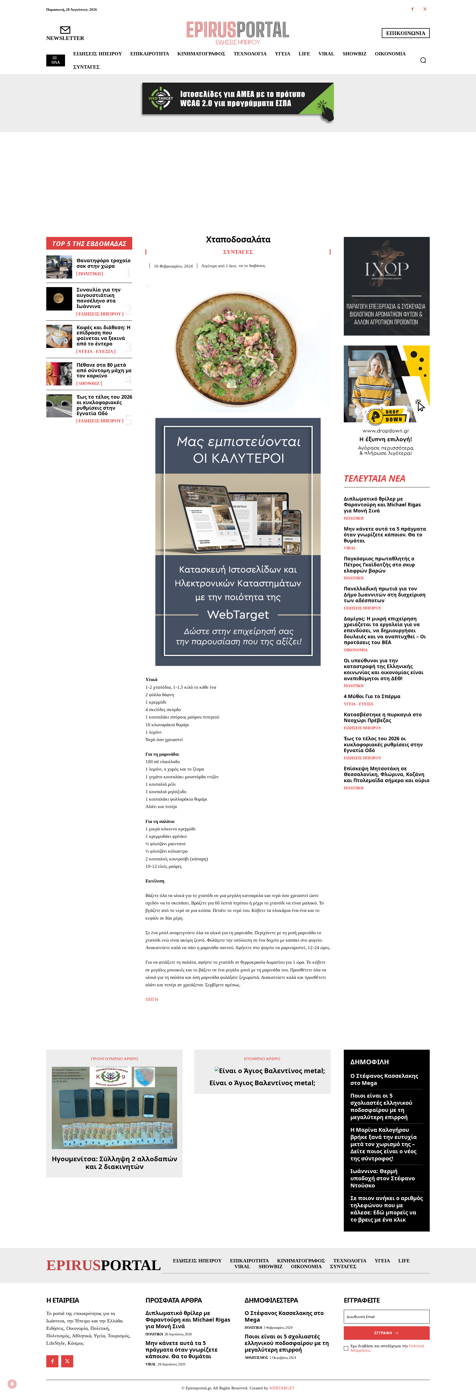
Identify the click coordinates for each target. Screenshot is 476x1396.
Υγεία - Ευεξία (96, 351)
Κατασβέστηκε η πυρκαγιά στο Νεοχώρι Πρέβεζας (383, 717)
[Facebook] (412, 9)
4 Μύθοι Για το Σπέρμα (372, 696)
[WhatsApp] (188, 276)
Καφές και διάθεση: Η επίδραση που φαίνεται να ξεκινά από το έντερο (104, 335)
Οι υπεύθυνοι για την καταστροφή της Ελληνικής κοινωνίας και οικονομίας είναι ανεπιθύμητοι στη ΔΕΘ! (383, 669)
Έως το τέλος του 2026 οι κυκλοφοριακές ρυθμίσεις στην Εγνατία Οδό (104, 404)
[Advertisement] (238, 173)
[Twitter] (425, 9)
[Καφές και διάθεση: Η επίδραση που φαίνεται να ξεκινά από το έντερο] (59, 336)
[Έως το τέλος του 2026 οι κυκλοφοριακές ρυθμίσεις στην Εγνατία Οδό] (59, 405)
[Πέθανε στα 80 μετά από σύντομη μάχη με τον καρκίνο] (59, 373)
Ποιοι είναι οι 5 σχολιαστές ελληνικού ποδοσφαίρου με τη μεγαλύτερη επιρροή (381, 1106)
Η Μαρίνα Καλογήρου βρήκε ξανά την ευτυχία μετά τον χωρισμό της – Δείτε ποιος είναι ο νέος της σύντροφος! (383, 1144)
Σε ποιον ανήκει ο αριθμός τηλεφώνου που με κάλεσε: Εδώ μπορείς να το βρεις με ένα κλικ (386, 1208)
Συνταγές (238, 252)
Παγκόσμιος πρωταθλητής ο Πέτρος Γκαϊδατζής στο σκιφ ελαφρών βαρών (379, 564)
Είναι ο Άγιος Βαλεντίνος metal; (262, 1083)
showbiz (89, 383)
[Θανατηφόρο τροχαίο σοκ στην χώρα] (59, 267)
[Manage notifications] (12, 1383)
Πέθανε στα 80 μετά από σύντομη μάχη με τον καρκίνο (104, 370)
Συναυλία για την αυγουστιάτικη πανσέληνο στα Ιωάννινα (99, 297)
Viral (350, 548)
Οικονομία (355, 650)
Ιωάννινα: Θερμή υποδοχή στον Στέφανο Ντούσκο (382, 1178)
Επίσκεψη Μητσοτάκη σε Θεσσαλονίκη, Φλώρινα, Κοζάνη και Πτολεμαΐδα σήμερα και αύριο (386, 774)
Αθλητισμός (256, 1358)
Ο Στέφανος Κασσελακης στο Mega (384, 1079)
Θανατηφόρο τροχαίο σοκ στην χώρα (104, 263)
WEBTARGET (281, 1388)
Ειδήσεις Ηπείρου (100, 314)
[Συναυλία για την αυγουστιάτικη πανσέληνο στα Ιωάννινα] (59, 298)
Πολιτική (90, 274)
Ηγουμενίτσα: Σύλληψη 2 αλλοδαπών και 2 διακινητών (114, 1163)
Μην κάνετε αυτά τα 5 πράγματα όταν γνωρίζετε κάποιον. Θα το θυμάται (385, 534)
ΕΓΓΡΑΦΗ (383, 1332)
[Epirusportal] (238, 32)
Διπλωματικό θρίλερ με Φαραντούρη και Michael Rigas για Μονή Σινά (382, 504)
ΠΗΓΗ (151, 999)
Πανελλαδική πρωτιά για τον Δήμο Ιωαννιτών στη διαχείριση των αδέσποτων (385, 594)
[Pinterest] (176, 276)
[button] (423, 60)
